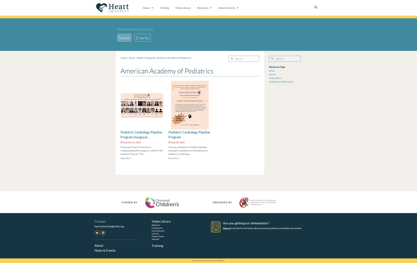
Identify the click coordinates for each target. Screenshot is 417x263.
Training (164, 7)
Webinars (156, 225)
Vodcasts (155, 239)
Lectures (155, 233)
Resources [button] (203, 7)
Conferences (157, 228)
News (132, 57)
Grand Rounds (158, 231)
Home (124, 57)
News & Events (105, 250)
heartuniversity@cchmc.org (109, 226)
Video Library (183, 7)
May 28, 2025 (178, 142)
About (98, 245)
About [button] (146, 7)
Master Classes (158, 236)
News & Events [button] (226, 7)
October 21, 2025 (132, 142)
